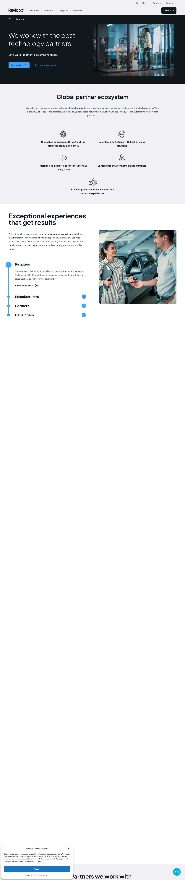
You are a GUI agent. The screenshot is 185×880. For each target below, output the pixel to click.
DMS (29, 245)
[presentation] (8, 296)
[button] (68, 848)
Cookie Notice (30, 875)
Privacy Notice (42, 875)
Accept (37, 869)
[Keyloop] (16, 10)
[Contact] (177, 872)
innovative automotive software (58, 234)
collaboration (77, 108)
